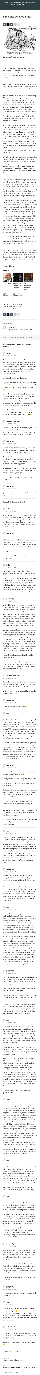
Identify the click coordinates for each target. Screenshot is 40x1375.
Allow (20, 8)
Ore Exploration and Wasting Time (27, 287)
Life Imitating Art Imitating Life (17, 306)
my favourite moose (21, 84)
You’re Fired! (7, 284)
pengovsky (19, 337)
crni (11, 68)
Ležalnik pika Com (13, 421)
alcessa (8, 353)
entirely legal (23, 781)
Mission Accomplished (7, 305)
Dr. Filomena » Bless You (18, 502)
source (24, 57)
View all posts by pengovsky (16, 331)
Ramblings (27, 337)
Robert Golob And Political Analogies (17, 286)
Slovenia (33, 337)
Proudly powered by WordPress (11, 1372)
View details (22, 4)
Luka (8, 509)
